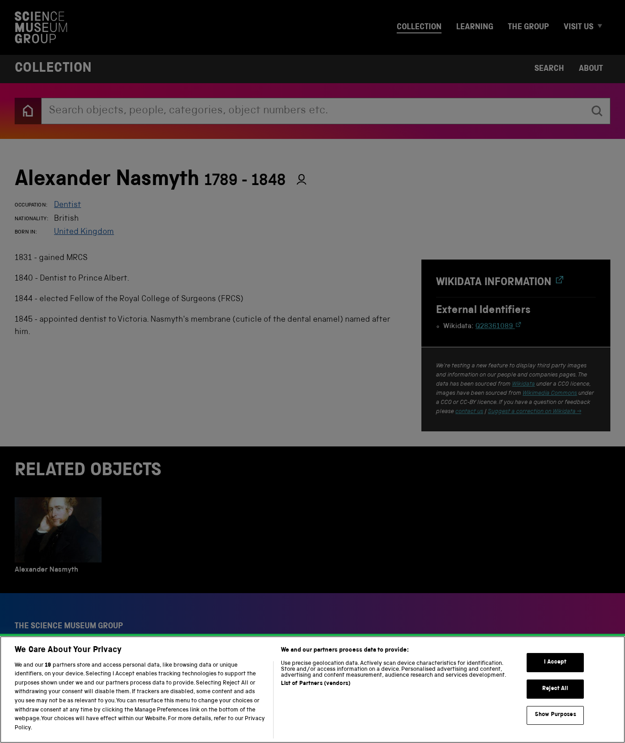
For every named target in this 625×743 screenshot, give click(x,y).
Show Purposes (555, 715)
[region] (312, 689)
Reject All (555, 689)
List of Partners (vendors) (315, 684)
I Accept (555, 662)
